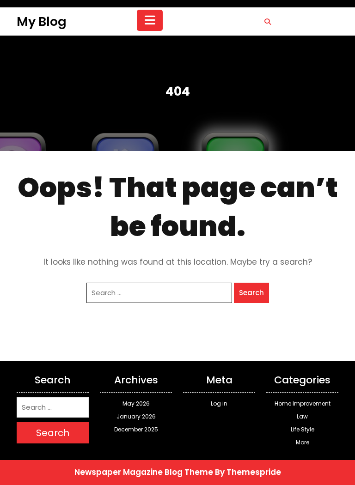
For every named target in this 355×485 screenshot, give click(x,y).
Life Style (302, 429)
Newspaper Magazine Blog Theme (143, 472)
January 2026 (136, 416)
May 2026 (136, 403)
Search (251, 292)
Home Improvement (303, 403)
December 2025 (136, 429)
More (302, 442)
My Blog (42, 21)
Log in (219, 403)
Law (302, 416)
